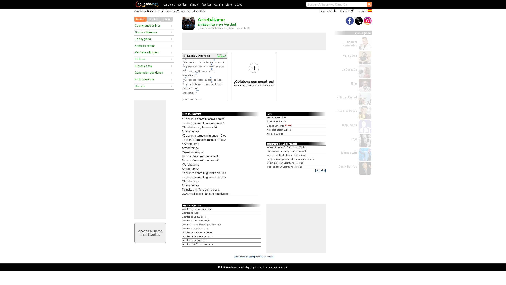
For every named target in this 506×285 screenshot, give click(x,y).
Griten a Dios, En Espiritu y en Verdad (285, 163)
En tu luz (140, 59)
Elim (354, 83)
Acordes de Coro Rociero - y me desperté (201, 224)
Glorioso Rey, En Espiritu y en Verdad (284, 167)
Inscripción (326, 11)
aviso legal (246, 267)
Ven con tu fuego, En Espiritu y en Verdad (286, 147)
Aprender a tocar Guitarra (279, 130)
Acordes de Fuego (190, 213)
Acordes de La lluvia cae (194, 217)
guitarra (218, 4)
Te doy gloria (143, 39)
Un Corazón (349, 69)
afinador (194, 4)
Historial (166, 19)
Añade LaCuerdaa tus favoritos (150, 232)
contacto (283, 267)
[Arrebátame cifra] (264, 256)
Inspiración (349, 125)
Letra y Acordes (198, 56)
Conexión (345, 11)
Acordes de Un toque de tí (194, 240)
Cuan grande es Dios (147, 25)
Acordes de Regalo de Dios (195, 228)
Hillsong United (347, 97)
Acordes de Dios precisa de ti (196, 220)
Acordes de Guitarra (145, 11)
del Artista (153, 19)
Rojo (354, 139)
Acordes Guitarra (275, 134)
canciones (169, 4)
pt (276, 267)
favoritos (206, 4)
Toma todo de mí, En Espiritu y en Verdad (286, 151)
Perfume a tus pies (147, 52)
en (272, 267)
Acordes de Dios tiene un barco (197, 236)
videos (238, 4)
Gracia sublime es (146, 32)
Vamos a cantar (145, 45)
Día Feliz (140, 86)
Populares (140, 19)
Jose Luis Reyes (346, 111)
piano (229, 4)
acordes (182, 4)
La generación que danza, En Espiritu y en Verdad (290, 159)
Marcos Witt (349, 152)
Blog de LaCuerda (279, 126)
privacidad (258, 267)
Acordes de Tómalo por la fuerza (197, 209)
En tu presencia (144, 79)
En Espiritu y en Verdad (173, 11)
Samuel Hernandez (350, 43)
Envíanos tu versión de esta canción (254, 74)
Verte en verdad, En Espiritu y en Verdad (286, 155)
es (267, 267)
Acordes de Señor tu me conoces (197, 244)
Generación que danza (149, 72)
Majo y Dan (350, 55)
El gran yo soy (143, 65)
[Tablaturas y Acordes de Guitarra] (147, 6)
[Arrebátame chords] (244, 256)
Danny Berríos (347, 166)
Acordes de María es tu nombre (197, 232)
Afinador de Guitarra (276, 121)
